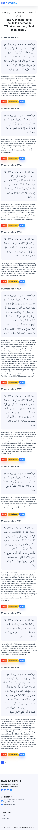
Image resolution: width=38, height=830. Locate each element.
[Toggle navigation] (35, 3)
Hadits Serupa (13, 101)
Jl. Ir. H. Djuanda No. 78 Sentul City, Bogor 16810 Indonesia (13, 801)
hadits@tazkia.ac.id (9, 805)
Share (22, 101)
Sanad (4, 101)
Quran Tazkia (5, 818)
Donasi (3, 815)
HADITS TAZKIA (9, 3)
